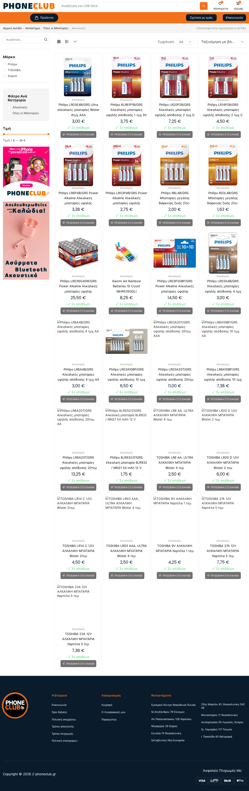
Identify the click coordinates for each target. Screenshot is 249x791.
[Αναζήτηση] (204, 6)
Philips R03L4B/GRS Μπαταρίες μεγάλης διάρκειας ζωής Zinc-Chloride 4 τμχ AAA (223, 198)
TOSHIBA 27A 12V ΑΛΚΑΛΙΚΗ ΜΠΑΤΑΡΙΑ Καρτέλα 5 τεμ (223, 551)
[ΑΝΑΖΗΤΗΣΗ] (45, 39)
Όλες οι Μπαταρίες (55, 28)
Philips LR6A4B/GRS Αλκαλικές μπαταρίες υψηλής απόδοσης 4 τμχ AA (78, 374)
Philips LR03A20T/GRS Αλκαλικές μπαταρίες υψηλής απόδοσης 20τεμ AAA (174, 374)
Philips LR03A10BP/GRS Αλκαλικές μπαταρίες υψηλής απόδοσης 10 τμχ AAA (126, 374)
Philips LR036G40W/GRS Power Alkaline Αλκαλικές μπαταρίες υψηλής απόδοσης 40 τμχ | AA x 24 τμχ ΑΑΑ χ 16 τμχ (78, 286)
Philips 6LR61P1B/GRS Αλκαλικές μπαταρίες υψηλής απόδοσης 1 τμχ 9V (126, 110)
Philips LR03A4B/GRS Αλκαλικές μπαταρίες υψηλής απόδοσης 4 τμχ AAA (223, 286)
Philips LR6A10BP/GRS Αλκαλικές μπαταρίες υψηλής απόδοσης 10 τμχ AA (223, 374)
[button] (220, 6)
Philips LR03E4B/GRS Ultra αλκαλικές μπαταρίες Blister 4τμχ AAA (78, 110)
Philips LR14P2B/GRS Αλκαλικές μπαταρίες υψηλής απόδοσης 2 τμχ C (223, 110)
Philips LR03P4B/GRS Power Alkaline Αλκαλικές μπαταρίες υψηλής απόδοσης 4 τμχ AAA (126, 198)
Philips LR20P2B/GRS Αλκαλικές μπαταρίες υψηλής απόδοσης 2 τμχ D (175, 110)
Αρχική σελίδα (12, 28)
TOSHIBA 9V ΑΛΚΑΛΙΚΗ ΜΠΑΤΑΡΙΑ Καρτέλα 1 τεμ (175, 548)
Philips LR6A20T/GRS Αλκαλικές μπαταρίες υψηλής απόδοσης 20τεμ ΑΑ (78, 463)
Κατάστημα (32, 28)
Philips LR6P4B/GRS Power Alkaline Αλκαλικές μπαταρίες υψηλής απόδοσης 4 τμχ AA (78, 198)
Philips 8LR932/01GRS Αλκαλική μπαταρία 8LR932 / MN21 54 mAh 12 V (126, 463)
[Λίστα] (67, 42)
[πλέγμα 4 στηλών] (58, 42)
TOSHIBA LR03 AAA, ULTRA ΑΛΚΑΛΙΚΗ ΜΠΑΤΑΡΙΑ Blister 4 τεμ (126, 551)
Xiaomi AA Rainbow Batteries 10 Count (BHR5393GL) (126, 286)
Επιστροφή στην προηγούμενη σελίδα (221, 28)
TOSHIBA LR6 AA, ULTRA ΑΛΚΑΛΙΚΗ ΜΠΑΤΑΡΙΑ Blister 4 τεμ (174, 463)
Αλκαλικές (20, 107)
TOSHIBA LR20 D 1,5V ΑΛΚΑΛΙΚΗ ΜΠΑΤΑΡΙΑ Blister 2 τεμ (223, 463)
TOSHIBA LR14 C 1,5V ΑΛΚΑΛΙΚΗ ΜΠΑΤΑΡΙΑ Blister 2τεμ (78, 551)
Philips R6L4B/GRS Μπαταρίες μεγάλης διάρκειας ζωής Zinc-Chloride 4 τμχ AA (174, 198)
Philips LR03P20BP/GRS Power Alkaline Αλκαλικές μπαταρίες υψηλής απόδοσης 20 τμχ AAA (174, 286)
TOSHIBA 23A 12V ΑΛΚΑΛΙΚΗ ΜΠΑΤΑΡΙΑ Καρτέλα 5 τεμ (78, 639)
